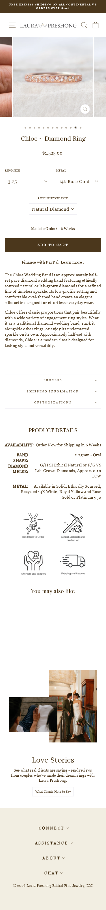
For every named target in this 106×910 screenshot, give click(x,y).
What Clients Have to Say (53, 792)
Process (53, 380)
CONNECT (51, 828)
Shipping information (53, 391)
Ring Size (12, 170)
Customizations (53, 402)
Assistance (51, 843)
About (51, 858)
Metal (61, 170)
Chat (51, 873)
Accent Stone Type (53, 198)
